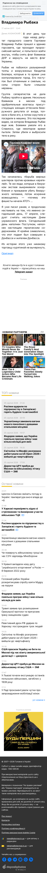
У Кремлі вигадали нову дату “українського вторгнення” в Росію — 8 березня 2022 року (23, 566)
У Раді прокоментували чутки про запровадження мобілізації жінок (21, 690)
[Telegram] (15, 860)
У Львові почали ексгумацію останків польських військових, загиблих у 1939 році (23, 677)
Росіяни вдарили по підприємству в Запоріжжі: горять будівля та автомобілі (23, 525)
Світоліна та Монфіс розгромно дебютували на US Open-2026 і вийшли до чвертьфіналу (19, 636)
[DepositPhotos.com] (14, 868)
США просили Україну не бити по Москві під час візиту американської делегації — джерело (23, 651)
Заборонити (25, 13)
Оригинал (7, 253)
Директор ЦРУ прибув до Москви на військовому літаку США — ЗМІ (23, 664)
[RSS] (31, 860)
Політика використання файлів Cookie (18, 832)
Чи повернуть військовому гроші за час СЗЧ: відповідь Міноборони (22, 553)
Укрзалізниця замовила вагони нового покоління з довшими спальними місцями (23, 540)
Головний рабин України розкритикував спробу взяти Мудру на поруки (22, 581)
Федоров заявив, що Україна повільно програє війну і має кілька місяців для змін (22, 596)
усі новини (38, 700)
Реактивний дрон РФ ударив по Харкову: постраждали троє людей (22, 623)
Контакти (6, 820)
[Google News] (26, 860)
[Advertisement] (23, 304)
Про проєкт (7, 816)
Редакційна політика (11, 824)
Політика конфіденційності (13, 828)
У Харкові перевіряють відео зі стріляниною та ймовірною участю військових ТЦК (22, 510)
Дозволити (38, 13)
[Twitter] (10, 860)
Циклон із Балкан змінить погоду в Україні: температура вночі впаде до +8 (22, 496)
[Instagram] (20, 860)
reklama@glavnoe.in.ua (17, 846)
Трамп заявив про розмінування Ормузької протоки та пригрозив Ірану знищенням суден (21, 610)
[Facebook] (4, 860)
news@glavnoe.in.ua (15, 838)
